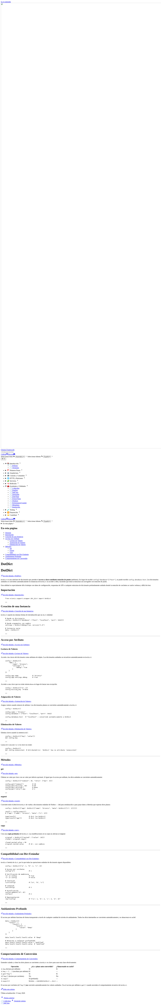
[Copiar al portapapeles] (6, 602)
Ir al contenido (6, 2)
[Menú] (3, 459)
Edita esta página (9, 989)
